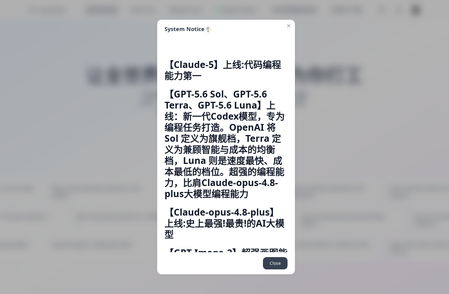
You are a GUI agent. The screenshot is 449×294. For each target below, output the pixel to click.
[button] (289, 26)
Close (275, 263)
